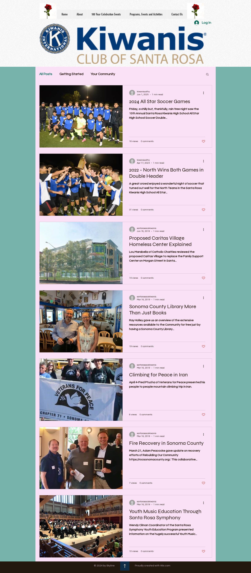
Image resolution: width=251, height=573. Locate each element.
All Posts (45, 74)
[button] (207, 74)
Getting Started (71, 74)
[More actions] (204, 93)
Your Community (103, 74)
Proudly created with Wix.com (152, 565)
